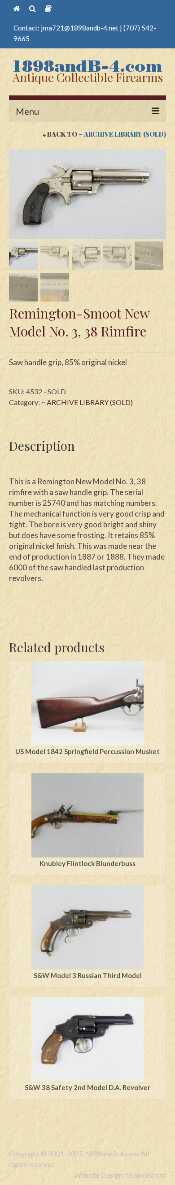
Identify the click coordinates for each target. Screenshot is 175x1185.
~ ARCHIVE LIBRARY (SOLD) (122, 134)
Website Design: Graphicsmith (120, 1175)
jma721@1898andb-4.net (79, 28)
